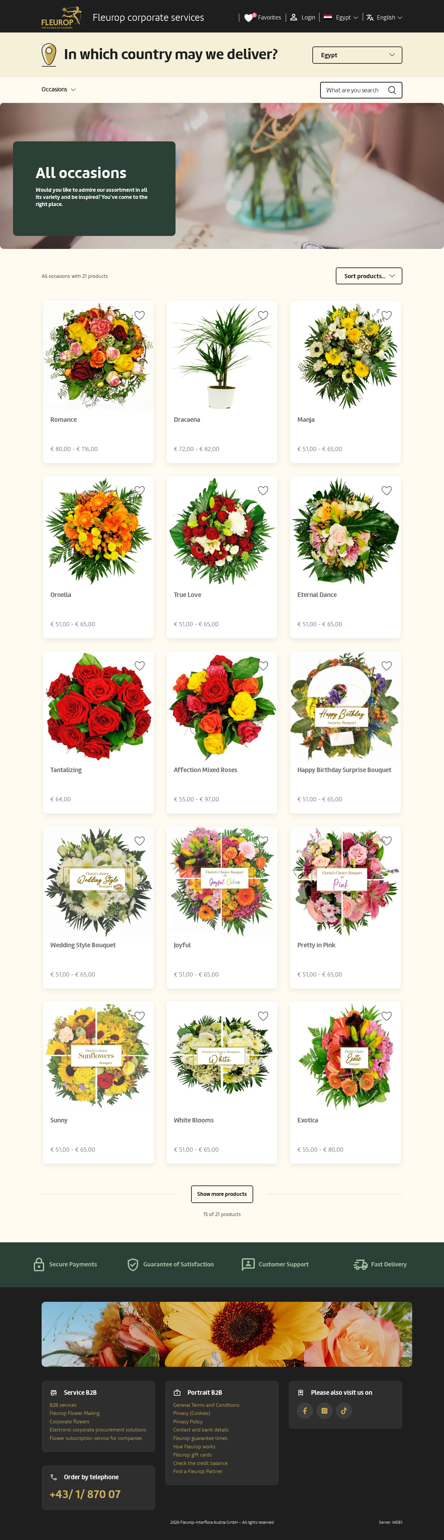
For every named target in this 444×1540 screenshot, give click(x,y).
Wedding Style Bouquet (83, 945)
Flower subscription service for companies (96, 1438)
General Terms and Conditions (206, 1405)
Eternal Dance (317, 595)
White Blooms (194, 1120)
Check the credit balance (200, 1463)
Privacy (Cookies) (191, 1413)
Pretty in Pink (316, 945)
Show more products (222, 1194)
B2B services (63, 1405)
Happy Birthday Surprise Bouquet (344, 770)
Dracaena (187, 420)
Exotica (307, 1120)
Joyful (182, 945)
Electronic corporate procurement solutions (98, 1430)
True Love (187, 595)
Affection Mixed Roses (205, 770)
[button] (59, 89)
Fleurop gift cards (192, 1455)
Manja (306, 420)
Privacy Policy (187, 1422)
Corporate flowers (69, 1422)
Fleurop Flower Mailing (74, 1413)
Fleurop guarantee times (200, 1438)
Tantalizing (66, 770)
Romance (63, 420)
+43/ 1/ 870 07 (85, 1494)
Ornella (60, 595)
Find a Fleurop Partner (197, 1471)
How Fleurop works (194, 1447)
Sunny (59, 1120)
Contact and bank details (201, 1430)
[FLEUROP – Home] (62, 17)
